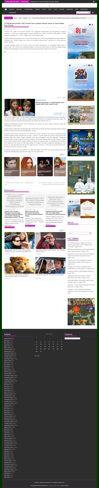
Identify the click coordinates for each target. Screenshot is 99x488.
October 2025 (8, 357)
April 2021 (7, 457)
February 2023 (8, 416)
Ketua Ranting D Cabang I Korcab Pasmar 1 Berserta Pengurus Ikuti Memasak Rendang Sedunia (52, 183)
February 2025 (8, 371)
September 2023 (8, 403)
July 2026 (6, 340)
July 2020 (6, 473)
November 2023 (8, 399)
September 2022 (8, 425)
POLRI (55, 9)
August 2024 (7, 383)
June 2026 (7, 342)
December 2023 (8, 397)
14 (57, 344)
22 (61, 346)
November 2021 (8, 444)
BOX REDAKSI (12, 12)
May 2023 (7, 410)
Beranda (11, 9)
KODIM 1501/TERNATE (10, 178)
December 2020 (8, 464)
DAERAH (37, 9)
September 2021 (8, 447)
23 (36, 349)
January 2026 (7, 351)
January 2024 (7, 395)
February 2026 (8, 349)
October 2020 (8, 468)
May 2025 (7, 366)
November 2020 (8, 466)
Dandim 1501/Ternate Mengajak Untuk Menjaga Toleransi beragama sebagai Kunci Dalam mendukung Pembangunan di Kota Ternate (14, 201)
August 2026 (7, 338)
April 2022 (7, 434)
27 (53, 349)
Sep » (38, 356)
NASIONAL (19, 9)
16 (36, 346)
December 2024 (8, 375)
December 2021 (8, 442)
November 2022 (8, 421)
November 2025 (8, 355)
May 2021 (7, 455)
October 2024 (8, 379)
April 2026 (7, 346)
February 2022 (8, 438)
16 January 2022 (29, 209)
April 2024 (7, 390)
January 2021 (7, 462)
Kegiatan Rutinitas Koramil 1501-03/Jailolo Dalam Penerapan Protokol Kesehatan (55, 201)
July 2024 (6, 384)
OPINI (76, 9)
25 (45, 349)
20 (53, 346)
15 (61, 344)
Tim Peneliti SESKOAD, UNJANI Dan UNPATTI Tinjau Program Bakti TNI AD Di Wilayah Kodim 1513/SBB (58, 1)
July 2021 (6, 451)
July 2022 (6, 429)
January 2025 (7, 373)
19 (49, 346)
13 (53, 344)
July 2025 (6, 362)
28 (57, 349)
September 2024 (8, 381)
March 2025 (7, 370)
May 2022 (7, 432)
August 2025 (7, 360)
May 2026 (7, 344)
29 (61, 349)
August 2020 (7, 471)
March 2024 (7, 392)
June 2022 (7, 431)
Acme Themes (65, 485)
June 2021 (7, 453)
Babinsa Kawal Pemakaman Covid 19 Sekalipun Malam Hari (19, 183)
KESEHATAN (70, 9)
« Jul (35, 356)
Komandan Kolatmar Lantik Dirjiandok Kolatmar (80, 271)
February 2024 (8, 394)
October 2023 (8, 401)
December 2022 (8, 420)
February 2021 (8, 460)
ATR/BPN (61, 9)
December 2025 (8, 353)
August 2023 (7, 405)
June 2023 (7, 408)
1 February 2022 (9, 209)
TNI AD (44, 9)
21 (57, 346)
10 (40, 344)
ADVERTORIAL (84, 9)
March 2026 (7, 347)
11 (45, 344)
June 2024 (7, 386)
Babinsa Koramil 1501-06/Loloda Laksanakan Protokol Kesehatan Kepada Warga (35, 201)
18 (45, 346)
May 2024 (7, 388)
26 (49, 349)
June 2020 (7, 475)
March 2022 (7, 436)
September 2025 (8, 358)
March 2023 (7, 414)
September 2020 (8, 469)
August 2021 (7, 449)
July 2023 (6, 407)
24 (40, 349)
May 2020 (7, 477)
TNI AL (50, 9)
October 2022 (8, 423)
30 (36, 351)
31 (40, 351)
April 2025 (7, 368)
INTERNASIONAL (28, 9)
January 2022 (7, 440)
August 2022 (7, 427)
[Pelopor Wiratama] (6, 9)
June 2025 (7, 364)
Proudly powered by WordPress (39, 485)
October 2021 (8, 445)
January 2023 (7, 418)
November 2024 (8, 377)
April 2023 (7, 412)
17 (40, 346)
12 (49, 344)
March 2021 (7, 458)
